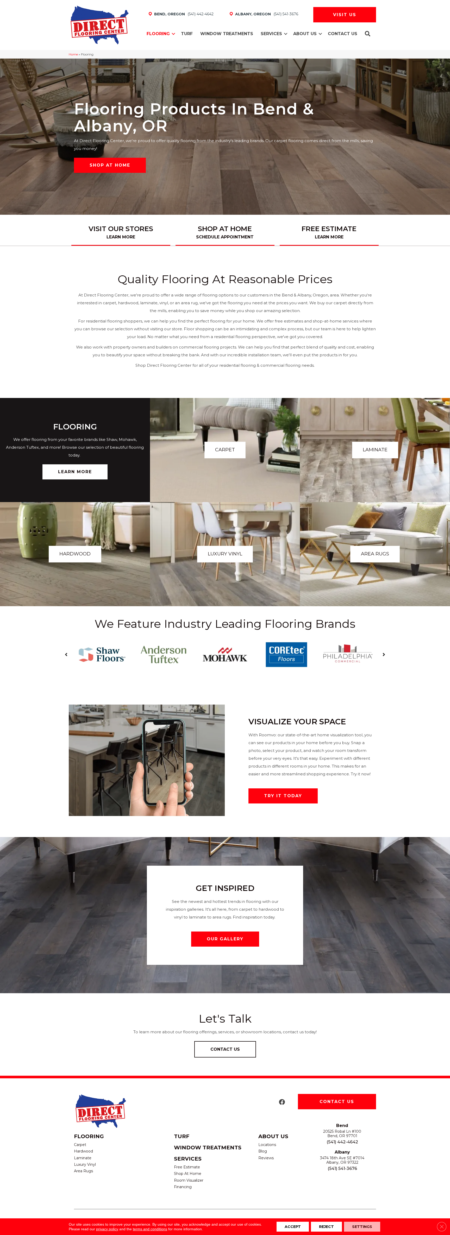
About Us (305, 33)
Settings (362, 1226)
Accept (293, 1226)
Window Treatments (226, 33)
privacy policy (107, 1229)
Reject (326, 1226)
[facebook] (282, 1102)
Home (73, 54)
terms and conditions (150, 1229)
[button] (173, 34)
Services (271, 33)
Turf (187, 33)
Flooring (158, 33)
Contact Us (342, 33)
